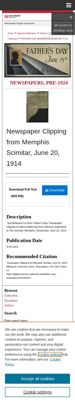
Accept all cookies (37, 378)
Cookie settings (50, 354)
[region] (37, 362)
